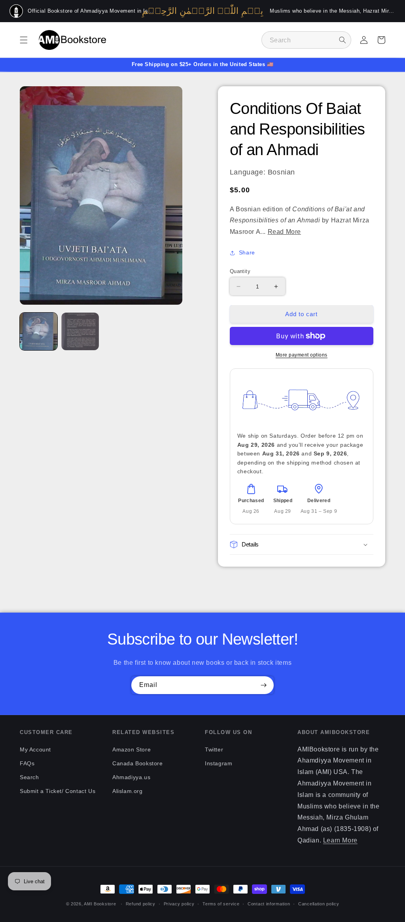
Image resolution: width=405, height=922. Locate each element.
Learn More (340, 840)
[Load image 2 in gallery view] (80, 331)
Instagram (218, 763)
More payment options (301, 355)
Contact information (269, 903)
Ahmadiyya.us (131, 777)
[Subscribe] (263, 685)
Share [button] (247, 252)
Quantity (240, 271)
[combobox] (306, 40)
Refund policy (140, 903)
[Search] (342, 40)
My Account (35, 749)
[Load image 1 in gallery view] (38, 331)
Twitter (214, 749)
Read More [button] (284, 231)
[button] (23, 40)
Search (29, 777)
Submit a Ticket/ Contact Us (57, 791)
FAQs (27, 763)
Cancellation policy (318, 903)
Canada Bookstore (137, 763)
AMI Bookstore (100, 903)
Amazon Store (131, 749)
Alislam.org (127, 791)
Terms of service (220, 903)
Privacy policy (179, 903)
